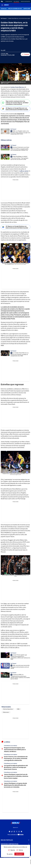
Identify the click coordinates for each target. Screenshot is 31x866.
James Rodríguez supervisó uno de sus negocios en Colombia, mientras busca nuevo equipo (16, 776)
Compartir (26, 54)
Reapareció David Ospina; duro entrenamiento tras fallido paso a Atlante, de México (15, 749)
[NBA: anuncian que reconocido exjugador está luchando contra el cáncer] (5, 665)
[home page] (2, 1)
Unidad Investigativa (25, 1)
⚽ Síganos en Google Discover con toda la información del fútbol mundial (17, 108)
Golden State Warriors (17, 87)
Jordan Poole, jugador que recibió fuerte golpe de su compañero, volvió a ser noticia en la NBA (20, 657)
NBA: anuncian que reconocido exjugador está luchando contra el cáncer (19, 667)
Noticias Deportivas (8, 709)
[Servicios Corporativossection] (28, 844)
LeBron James (24, 171)
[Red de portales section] (28, 840)
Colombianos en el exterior (10, 745)
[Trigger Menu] (2, 5)
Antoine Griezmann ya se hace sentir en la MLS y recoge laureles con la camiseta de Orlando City (19, 148)
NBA (18, 709)
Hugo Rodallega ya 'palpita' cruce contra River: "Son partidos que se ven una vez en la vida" (19, 158)
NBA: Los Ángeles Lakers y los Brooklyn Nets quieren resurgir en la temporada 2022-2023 (20, 132)
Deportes (13, 850)
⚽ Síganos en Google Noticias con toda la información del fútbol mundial (17, 226)
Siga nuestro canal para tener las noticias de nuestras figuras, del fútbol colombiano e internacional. (17, 102)
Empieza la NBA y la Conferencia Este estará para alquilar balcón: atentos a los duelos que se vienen (20, 676)
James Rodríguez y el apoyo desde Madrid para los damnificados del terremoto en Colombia (15, 785)
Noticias (21, 850)
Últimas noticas (8, 1)
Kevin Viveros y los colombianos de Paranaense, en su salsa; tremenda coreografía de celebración (16, 758)
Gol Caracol (16, 1)
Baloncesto (6, 712)
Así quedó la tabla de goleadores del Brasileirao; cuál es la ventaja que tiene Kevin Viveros (16, 767)
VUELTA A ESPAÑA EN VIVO (15, 8)
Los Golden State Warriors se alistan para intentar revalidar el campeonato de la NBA (19, 354)
